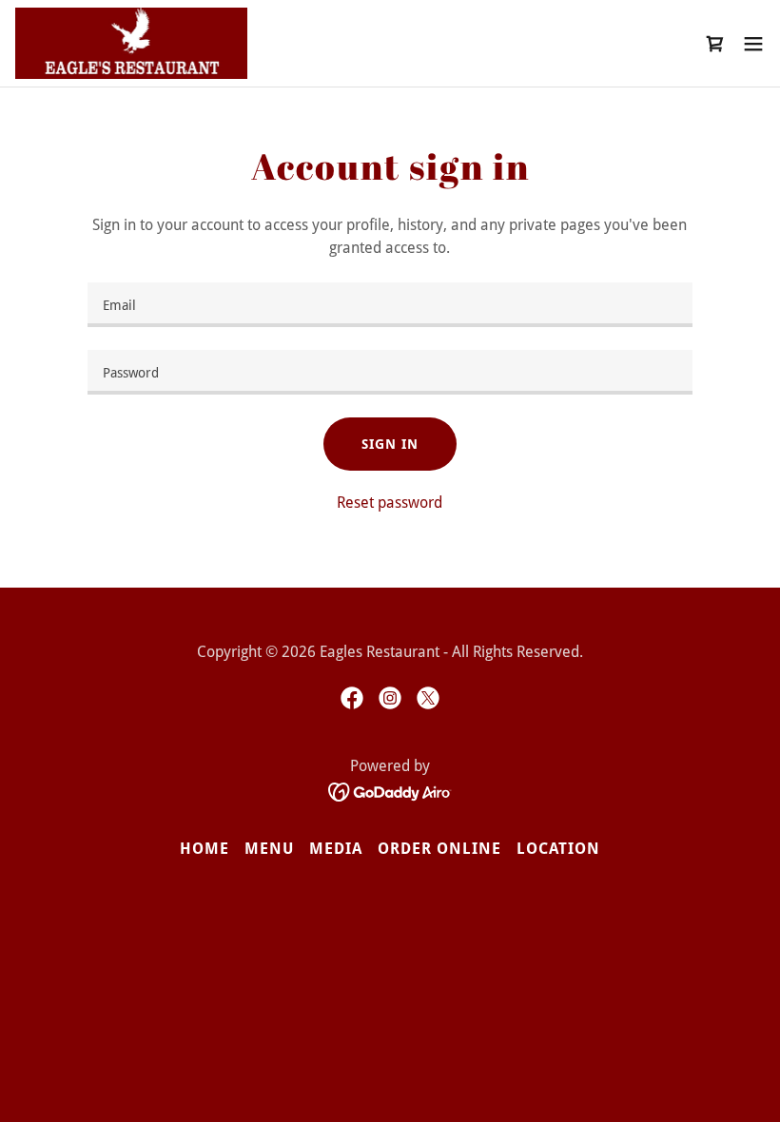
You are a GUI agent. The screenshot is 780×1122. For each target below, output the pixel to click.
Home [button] (204, 849)
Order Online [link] (439, 849)
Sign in (389, 444)
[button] (753, 44)
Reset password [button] (389, 502)
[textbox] (390, 304)
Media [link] (335, 849)
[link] (131, 43)
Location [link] (558, 849)
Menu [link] (269, 849)
